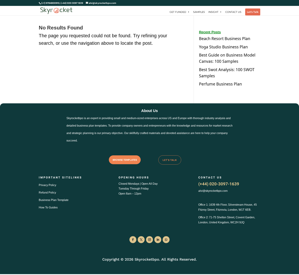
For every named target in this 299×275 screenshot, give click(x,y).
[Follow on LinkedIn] (157, 239)
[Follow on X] (141, 239)
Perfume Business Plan (220, 84)
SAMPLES (199, 12)
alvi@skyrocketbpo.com (213, 190)
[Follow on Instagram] (149, 239)
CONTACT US (233, 12)
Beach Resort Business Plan (224, 38)
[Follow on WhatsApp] (166, 239)
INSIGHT (213, 12)
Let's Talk (170, 160)
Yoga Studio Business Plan (223, 47)
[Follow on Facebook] (132, 239)
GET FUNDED (178, 12)
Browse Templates (125, 159)
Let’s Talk (253, 12)
